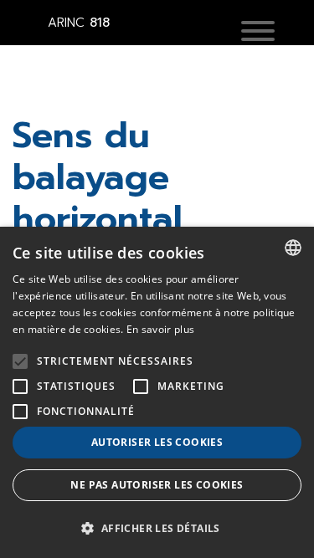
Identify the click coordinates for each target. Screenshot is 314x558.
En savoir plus (160, 329)
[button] (258, 33)
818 (79, 22)
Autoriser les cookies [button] (157, 442)
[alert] (157, 392)
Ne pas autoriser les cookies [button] (156, 485)
